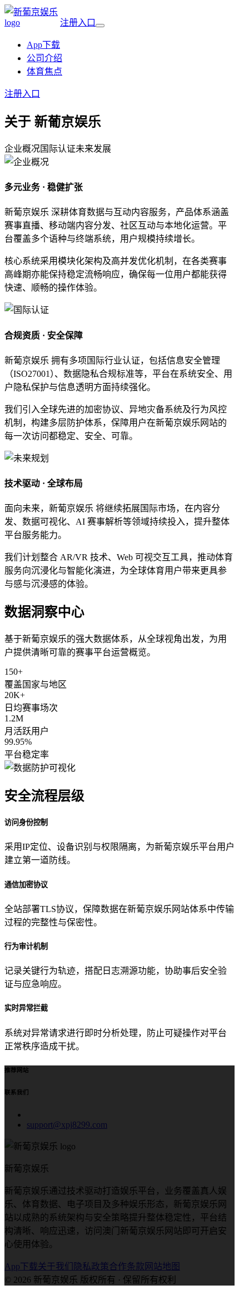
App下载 (43, 44)
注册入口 (78, 22)
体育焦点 (44, 71)
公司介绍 (44, 58)
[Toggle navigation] (100, 25)
